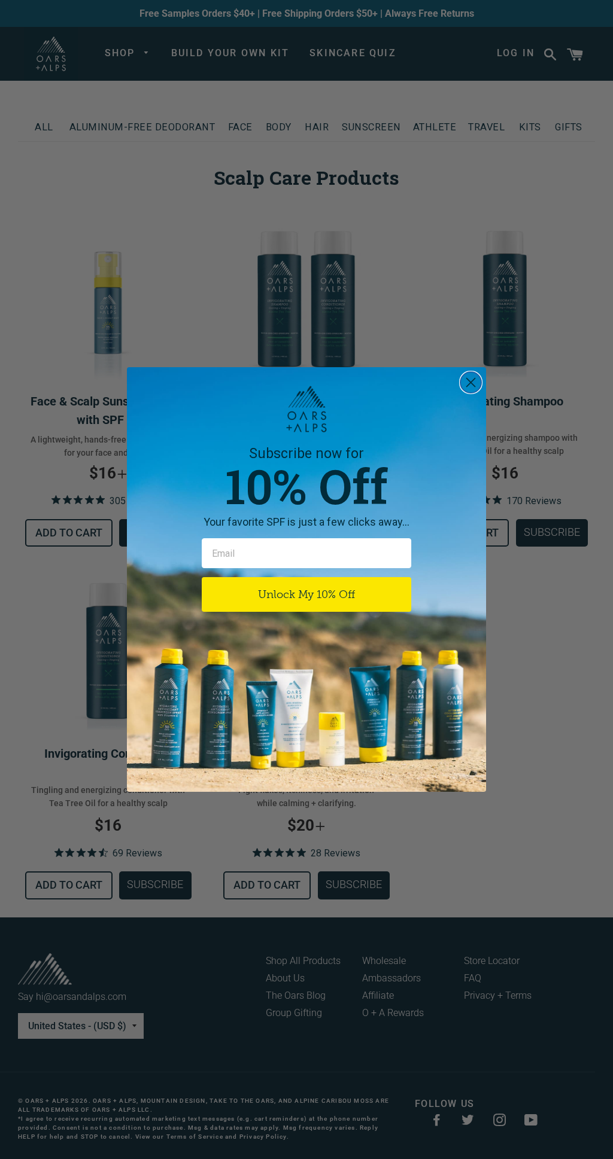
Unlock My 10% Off (306, 594)
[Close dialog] (470, 382)
